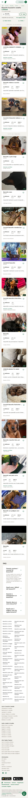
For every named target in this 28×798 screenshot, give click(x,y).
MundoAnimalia (5, 784)
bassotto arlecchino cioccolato (7, 659)
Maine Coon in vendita (7, 725)
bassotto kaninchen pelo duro (19, 636)
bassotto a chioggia (7, 643)
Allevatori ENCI (5, 768)
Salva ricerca (7, 20)
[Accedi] (25, 2)
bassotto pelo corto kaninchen (19, 687)
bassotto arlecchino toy (7, 699)
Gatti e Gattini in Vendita (8, 723)
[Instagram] (5, 773)
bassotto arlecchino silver (19, 663)
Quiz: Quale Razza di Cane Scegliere (10, 751)
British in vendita (6, 727)
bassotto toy (6, 696)
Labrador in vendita (6, 712)
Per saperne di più (20, 17)
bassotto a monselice (8, 631)
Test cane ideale (6, 770)
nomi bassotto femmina (6, 649)
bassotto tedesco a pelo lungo (19, 670)
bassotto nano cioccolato (18, 626)
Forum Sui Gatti (5, 749)
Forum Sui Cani (5, 747)
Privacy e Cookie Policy (6, 793)
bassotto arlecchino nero (19, 673)
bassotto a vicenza (7, 628)
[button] (14, 464)
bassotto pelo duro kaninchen (19, 632)
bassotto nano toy (19, 666)
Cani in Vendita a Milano (7, 742)
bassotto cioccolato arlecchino (7, 687)
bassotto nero (18, 653)
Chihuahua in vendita (7, 708)
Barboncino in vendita (7, 710)
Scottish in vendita (6, 732)
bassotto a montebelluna (6, 636)
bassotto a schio (7, 633)
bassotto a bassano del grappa (7, 640)
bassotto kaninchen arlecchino (7, 693)
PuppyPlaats (20, 782)
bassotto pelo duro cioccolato (7, 675)
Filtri (24, 14)
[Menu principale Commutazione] (2, 2)
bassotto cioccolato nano (19, 656)
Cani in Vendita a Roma (7, 744)
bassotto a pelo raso (20, 697)
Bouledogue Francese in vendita (9, 716)
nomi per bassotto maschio (7, 653)
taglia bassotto (18, 650)
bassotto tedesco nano (7, 669)
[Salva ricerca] (24, 793)
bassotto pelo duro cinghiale (19, 681)
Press (3, 764)
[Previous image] (4, 464)
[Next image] (24, 464)
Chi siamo (4, 759)
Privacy (3, 760)
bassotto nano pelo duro (19, 622)
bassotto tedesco (7, 656)
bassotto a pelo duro (8, 672)
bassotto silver (18, 690)
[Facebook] (3, 773)
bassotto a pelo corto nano (20, 643)
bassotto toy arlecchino (18, 639)
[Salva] (23, 47)
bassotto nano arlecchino (6, 663)
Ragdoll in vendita (6, 729)
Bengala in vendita (6, 731)
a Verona (5, 9)
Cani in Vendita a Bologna (8, 746)
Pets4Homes (7, 782)
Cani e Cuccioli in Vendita (8, 706)
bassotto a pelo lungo (20, 629)
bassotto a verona (7, 623)
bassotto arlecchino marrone (19, 700)
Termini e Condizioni (7, 766)
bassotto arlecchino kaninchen (19, 660)
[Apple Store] (18, 778)
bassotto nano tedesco (18, 677)
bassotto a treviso (7, 626)
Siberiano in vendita (6, 736)
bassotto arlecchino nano (19, 647)
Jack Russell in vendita (7, 718)
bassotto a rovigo (7, 646)
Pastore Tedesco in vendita (8, 714)
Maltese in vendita (6, 719)
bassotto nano (18, 684)
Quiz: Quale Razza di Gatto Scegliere (11, 753)
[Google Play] (6, 778)
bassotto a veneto (7, 621)
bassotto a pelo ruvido (6, 679)
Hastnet (14, 782)
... (19, 5)
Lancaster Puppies (6, 786)
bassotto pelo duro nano (7, 683)
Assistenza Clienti (6, 762)
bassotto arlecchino (7, 666)
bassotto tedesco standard (19, 694)
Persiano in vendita (6, 734)
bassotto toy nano (7, 690)
